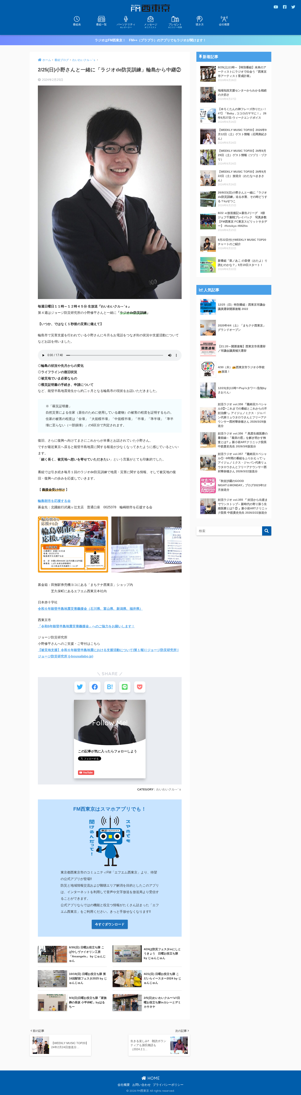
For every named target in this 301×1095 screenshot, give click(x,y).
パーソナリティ (126, 25)
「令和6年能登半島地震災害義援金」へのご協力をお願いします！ (86, 626)
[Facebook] (285, 6)
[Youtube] (276, 6)
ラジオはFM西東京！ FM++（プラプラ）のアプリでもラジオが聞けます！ (150, 40)
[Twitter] (293, 6)
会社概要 (224, 24)
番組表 (77, 24)
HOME (153, 1078)
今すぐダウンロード (109, 924)
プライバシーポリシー (168, 1084)
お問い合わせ (141, 1084)
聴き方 (200, 24)
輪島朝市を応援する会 (54, 501)
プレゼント (175, 25)
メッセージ (150, 25)
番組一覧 (101, 24)
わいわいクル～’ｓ (169, 789)
